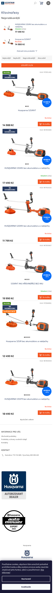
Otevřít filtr (27, 65)
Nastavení (26, 579)
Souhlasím (26, 587)
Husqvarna (27, 545)
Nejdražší (16, 58)
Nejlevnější (7, 58)
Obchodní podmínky (8, 436)
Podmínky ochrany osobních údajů (14, 439)
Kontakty (4, 442)
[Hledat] (35, 3)
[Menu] (48, 3)
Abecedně (42, 58)
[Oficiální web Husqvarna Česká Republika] (27, 554)
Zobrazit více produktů (26, 51)
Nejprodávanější (29, 58)
